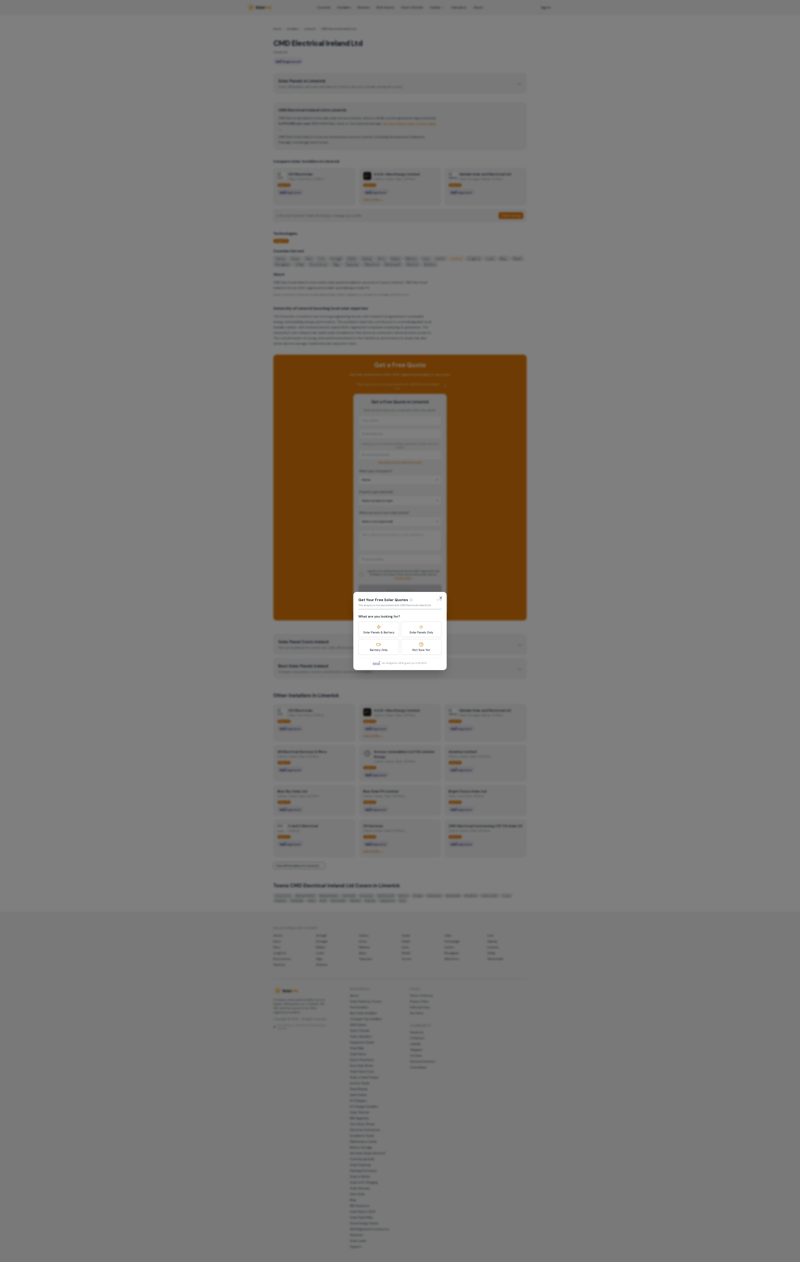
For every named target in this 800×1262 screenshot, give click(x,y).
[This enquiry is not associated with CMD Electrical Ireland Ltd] (411, 599)
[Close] (441, 597)
